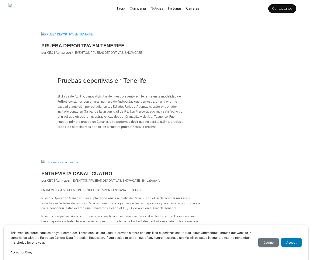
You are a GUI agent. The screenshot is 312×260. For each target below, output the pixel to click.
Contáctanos (282, 9)
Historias (174, 8)
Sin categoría (150, 180)
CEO (50, 52)
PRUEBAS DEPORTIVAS (107, 52)
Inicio (121, 8)
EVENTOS (82, 52)
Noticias (156, 8)
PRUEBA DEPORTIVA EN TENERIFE (82, 45)
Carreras (192, 8)
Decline (268, 242)
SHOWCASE (133, 52)
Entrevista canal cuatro (76, 173)
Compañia (138, 8)
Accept (291, 242)
